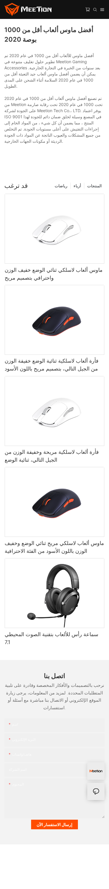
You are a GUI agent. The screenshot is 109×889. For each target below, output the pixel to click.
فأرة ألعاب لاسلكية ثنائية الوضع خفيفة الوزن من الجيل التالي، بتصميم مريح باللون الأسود (52, 365)
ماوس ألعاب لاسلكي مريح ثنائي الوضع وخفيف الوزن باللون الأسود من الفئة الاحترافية (54, 547)
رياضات (61, 185)
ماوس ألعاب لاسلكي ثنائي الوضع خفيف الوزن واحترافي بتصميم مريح (54, 274)
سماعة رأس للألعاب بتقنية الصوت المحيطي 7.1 (51, 638)
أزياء (77, 185)
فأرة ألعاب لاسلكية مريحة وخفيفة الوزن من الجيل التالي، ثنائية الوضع (52, 456)
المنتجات (94, 185)
